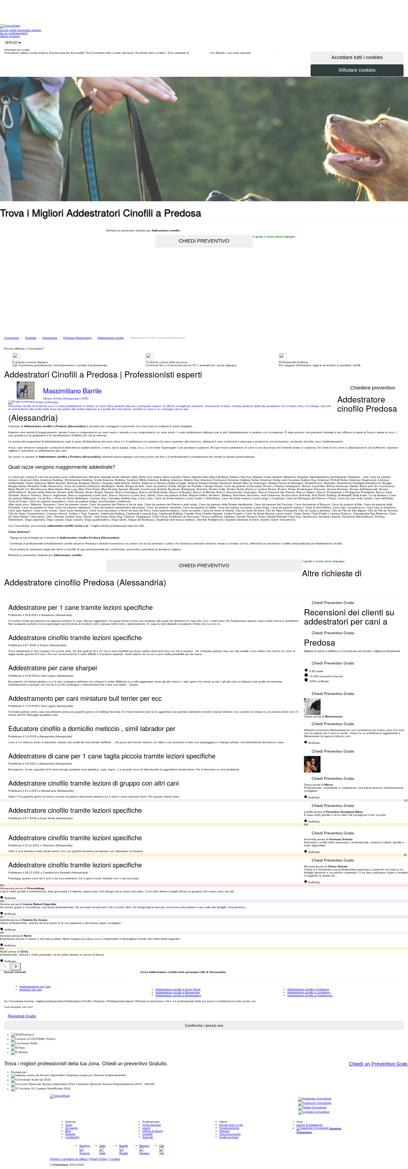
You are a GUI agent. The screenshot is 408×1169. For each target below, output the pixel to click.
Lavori (146, 1127)
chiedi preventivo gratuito (25, 30)
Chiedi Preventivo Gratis (333, 602)
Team (68, 1124)
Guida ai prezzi (228, 1137)
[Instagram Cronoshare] (314, 1099)
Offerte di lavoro (152, 1130)
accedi (4, 30)
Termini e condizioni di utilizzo (69, 1158)
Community (72, 1137)
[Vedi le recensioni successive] (16, 967)
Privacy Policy (99, 1158)
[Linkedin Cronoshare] (313, 1112)
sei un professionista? (14, 33)
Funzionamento (229, 1127)
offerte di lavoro (10, 36)
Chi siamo (71, 1127)
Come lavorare (151, 1124)
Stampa (70, 1133)
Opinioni (224, 1130)
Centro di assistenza (309, 1124)
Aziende (147, 1137)
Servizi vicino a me (231, 1124)
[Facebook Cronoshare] (314, 1103)
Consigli (147, 1133)
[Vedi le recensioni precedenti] (5, 967)
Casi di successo (230, 1133)
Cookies (115, 1158)
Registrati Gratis (22, 1016)
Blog (68, 1130)
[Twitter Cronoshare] (312, 1107)
